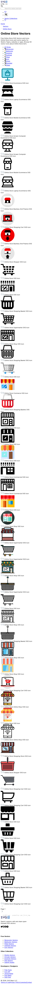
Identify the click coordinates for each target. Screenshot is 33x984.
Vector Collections (10, 18)
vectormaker (8, 973)
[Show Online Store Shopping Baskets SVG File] (7, 407)
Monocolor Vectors (11, 940)
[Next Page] (2, 912)
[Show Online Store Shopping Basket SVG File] (7, 309)
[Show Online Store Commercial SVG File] (7, 475)
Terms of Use (5, 982)
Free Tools (8, 970)
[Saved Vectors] (5, 12)
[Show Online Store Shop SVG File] (7, 342)
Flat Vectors (8, 960)
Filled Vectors (9, 944)
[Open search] (6, 14)
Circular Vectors (10, 957)
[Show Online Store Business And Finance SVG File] (7, 207)
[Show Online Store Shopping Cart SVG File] (7, 225)
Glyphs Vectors (9, 955)
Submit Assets (9, 962)
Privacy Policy (15, 982)
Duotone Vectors (10, 959)
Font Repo (7, 975)
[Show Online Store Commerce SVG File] (7, 391)
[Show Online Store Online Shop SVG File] (7, 705)
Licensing (23, 982)
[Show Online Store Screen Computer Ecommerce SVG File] (7, 134)
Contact (29, 982)
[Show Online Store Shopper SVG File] (7, 260)
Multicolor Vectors (10, 942)
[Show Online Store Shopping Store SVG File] (7, 754)
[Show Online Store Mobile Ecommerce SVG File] (7, 115)
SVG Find (7, 977)
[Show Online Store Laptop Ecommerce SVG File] (7, 97)
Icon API (7, 972)
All (7, 47)
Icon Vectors (8, 947)
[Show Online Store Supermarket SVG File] (7, 325)
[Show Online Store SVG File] (7, 276)
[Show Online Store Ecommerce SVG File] (7, 81)
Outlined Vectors (10, 945)
